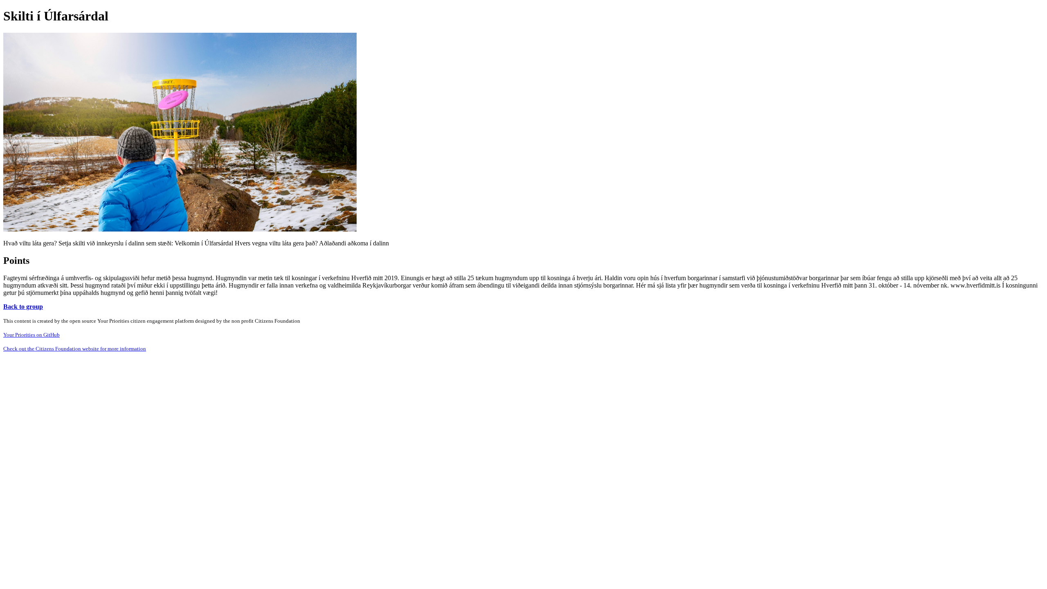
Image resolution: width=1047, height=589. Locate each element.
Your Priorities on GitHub (31, 335)
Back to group (23, 306)
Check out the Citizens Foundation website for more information (74, 349)
